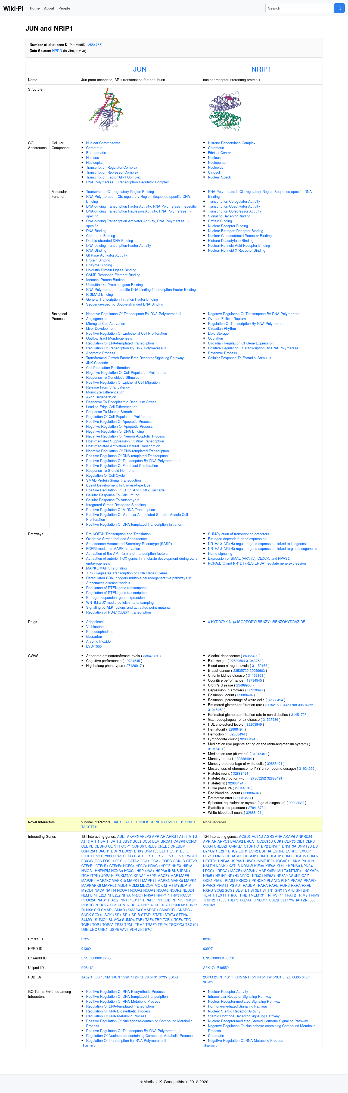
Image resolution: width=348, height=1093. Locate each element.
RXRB (307, 885)
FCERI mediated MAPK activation (113, 548)
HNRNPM (102, 870)
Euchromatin (96, 152)
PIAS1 (102, 900)
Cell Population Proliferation (108, 367)
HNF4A (223, 860)
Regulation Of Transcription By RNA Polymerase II (126, 347)
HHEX (176, 865)
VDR (133, 929)
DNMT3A (289, 846)
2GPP (218, 977)
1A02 (85, 977)
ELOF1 (86, 855)
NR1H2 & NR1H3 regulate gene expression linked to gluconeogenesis (262, 548)
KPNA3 (294, 865)
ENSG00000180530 (218, 957)
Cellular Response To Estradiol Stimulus (239, 357)
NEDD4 (188, 890)
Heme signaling (220, 553)
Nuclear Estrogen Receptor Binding (235, 230)
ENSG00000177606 (96, 957)
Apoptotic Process (100, 352)
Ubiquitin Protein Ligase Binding (111, 269)
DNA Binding (96, 230)
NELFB (87, 895)
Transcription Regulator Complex (111, 167)
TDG (187, 919)
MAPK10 (119, 880)
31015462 (215, 709)
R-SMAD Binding (99, 294)
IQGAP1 (283, 860)
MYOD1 (87, 890)
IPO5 (271, 860)
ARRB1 (172, 836)
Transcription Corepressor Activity (234, 211)
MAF (174, 875)
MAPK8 (177, 880)
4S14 (229, 977)
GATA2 (133, 860)
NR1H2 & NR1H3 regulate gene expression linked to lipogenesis (258, 543)
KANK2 (222, 865)
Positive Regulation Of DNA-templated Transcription (127, 455)
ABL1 (121, 836)
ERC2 (232, 851)
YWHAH (295, 900)
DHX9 (138, 851)
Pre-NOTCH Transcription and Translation (118, 533)
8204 (207, 938)
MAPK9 (190, 880)
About (49, 8)
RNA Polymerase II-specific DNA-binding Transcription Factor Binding (141, 289)
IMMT (261, 860)
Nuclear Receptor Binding (228, 225)
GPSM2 (249, 855)
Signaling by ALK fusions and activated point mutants (128, 607)
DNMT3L (151, 851)
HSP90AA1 (145, 870)
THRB (242, 895)
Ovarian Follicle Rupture (227, 318)
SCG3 (229, 890)
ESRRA (265, 851)
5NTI (247, 977)
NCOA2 (136, 890)
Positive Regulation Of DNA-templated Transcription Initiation (134, 524)
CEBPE (87, 846)
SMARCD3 (167, 909)
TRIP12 (209, 900)
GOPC (166, 860)
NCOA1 (123, 890)
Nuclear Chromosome (103, 142)
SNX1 (279, 890)
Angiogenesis (96, 318)
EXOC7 (305, 851)
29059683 (257, 670)
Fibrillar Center (219, 152)
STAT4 (169, 914)
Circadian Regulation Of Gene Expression (241, 343)
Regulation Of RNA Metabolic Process (116, 1015)
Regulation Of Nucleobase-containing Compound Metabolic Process (139, 1035)
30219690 (255, 689)
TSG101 (191, 924)
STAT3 (158, 914)
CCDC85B (265, 841)
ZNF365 (309, 900)
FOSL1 (108, 860)
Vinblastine (95, 626)
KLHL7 (281, 865)
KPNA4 (307, 865)
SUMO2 (101, 919)
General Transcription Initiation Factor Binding (122, 299)
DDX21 (127, 851)
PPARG (149, 900)
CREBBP (177, 846)
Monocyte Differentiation (105, 392)
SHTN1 (268, 890)
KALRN (209, 865)
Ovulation (215, 338)
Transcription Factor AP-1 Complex (113, 177)
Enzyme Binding (99, 264)
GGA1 (145, 860)
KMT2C (127, 875)
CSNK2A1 (89, 851)
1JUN (115, 977)
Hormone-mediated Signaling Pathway (238, 1006)
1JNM (105, 977)
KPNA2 (139, 875)
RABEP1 (250, 885)
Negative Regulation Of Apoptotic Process (119, 426)
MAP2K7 (104, 880)
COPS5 (138, 846)
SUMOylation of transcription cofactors (238, 533)
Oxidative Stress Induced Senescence (116, 538)
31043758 (253, 660)
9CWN (208, 981)
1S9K (125, 977)
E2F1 (223, 851)
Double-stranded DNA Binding (109, 240)
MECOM (147, 885)
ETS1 (148, 855)
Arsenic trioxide (98, 641)
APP (155, 836)
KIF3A (259, 865)
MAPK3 (163, 880)
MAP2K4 (88, 880)
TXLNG (245, 900)
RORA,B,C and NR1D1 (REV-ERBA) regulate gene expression (257, 563)
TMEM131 (256, 895)
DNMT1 (275, 846)
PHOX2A (88, 900)
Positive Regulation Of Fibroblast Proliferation (122, 465)
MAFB (184, 875)
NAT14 (110, 890)
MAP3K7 (250, 870)
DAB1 (117, 821)
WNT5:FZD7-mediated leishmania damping (120, 602)
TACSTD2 (89, 826)
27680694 (237, 660)
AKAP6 (289, 836)
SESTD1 (242, 890)
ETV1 (168, 855)
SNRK (86, 914)
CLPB (310, 841)
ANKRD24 (304, 836)
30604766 (305, 704)
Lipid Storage (218, 333)
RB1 (113, 904)
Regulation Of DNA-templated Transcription (120, 343)
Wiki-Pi (13, 8)
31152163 (259, 665)
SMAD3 (120, 909)
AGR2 (269, 836)
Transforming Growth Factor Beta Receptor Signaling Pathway (135, 357)
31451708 (289, 704)
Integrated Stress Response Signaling (116, 504)
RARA (263, 885)
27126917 (134, 665)
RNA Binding (96, 250)
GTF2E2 (87, 865)
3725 (85, 938)
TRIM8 (302, 895)
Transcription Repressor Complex (112, 172)
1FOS (95, 977)
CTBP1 (249, 846)
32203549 (254, 724)
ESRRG (292, 851)
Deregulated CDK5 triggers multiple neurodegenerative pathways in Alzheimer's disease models (138, 580)
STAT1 (146, 914)
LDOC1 (209, 870)
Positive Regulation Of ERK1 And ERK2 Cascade (125, 489)
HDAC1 (262, 855)
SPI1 (126, 914)
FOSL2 (120, 860)
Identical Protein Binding (105, 279)
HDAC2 (275, 855)
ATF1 (183, 836)
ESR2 (253, 851)
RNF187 (147, 904)
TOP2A (108, 924)
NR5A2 (282, 875)
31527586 (270, 719)
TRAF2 (151, 924)
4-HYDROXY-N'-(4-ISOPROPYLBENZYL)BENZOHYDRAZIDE (256, 621)
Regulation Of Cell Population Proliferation (119, 416)
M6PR (151, 875)
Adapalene (94, 621)
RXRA (296, 885)
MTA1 (168, 885)
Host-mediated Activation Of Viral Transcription (123, 445)
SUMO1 (87, 919)
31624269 (306, 768)
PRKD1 (190, 900)
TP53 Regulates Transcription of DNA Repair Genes (127, 572)
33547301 (151, 655)
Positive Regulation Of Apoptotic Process (119, 421)
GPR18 (139, 821)
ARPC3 (223, 841)
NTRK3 (173, 895)
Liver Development (101, 328)
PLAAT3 (273, 880)
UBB (85, 929)
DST (316, 846)
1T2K (135, 977)
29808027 (296, 802)
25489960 (243, 685)
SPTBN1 (303, 890)
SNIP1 (190, 821)
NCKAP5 (311, 870)
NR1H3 (233, 875)
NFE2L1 (100, 895)
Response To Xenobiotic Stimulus (112, 377)
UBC (93, 929)
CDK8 (278, 841)
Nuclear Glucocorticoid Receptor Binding (240, 235)
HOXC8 (129, 870)
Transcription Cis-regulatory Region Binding (120, 191)
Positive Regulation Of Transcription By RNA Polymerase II (133, 460)
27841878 (242, 787)
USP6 (114, 929)
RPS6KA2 (177, 904)
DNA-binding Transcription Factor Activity (118, 245)
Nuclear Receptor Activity (228, 991)
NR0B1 (208, 875)
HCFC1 (129, 865)
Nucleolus (215, 167)
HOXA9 (117, 870)
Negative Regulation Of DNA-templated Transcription (127, 450)
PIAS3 (230, 880)
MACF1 (163, 875)
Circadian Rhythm (222, 328)
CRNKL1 (236, 846)
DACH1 (104, 851)
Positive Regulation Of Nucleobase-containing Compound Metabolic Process (139, 1023)
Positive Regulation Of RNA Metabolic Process (123, 1001)
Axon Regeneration (101, 396)
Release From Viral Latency (108, 387)
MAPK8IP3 (267, 870)
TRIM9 (314, 895)
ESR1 (138, 855)
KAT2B (234, 865)
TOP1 (96, 924)
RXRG (208, 890)
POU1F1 (135, 900)
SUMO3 (114, 919)
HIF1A (187, 865)
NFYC (160, 821)
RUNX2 (87, 909)
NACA (99, 890)
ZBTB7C (145, 929)
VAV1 (124, 929)
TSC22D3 (176, 924)
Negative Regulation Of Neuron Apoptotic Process (125, 436)
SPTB (290, 890)
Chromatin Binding (100, 235)
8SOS (173, 977)
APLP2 (145, 836)
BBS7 (127, 841)
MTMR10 (296, 870)
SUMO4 (128, 919)
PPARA (297, 880)
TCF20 (168, 919)
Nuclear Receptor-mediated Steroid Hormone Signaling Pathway (258, 1020)
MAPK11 (134, 880)
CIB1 (300, 841)
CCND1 (192, 841)
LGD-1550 (94, 646)
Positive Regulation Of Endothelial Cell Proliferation (126, 333)
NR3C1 (137, 895)
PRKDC (87, 904)
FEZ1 (207, 855)
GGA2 (155, 860)
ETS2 (158, 855)
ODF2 (207, 880)
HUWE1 (249, 860)
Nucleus (92, 157)
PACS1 (186, 895)
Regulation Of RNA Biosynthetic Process (118, 1011)
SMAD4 (134, 909)
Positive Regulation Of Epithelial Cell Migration (123, 382)
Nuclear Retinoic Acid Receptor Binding (239, 245)
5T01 (154, 977)
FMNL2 (218, 855)
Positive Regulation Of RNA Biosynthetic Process (125, 991)
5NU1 (277, 977)
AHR (278, 836)
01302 (86, 948)
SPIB (136, 914)
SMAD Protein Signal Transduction (113, 480)
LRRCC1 (222, 870)
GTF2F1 (101, 865)
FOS (98, 860)
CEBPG (101, 846)
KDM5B (247, 865)
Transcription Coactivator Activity (234, 206)
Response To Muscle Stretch (109, 411)
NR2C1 (245, 875)
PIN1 (123, 900)
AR (162, 836)
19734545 (132, 660)
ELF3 (184, 851)
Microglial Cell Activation (105, 323)
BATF (104, 841)
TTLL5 (221, 900)
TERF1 (208, 895)
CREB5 (163, 846)
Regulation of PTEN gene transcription (116, 587)
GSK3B (179, 860)
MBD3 (123, 885)
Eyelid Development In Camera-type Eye (118, 485)
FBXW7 (87, 860)
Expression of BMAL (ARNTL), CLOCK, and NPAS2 (249, 558)
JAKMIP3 (298, 860)
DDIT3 (116, 851)
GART (127, 821)
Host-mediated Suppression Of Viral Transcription (125, 441)
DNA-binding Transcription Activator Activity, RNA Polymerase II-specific (137, 223)
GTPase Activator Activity (106, 255)
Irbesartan (94, 636)
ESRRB (278, 851)
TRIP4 (163, 924)
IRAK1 (185, 870)
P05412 (87, 967)
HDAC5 (300, 855)
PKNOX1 (243, 880)
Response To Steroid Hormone (110, 470)
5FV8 (144, 977)
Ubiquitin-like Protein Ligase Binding (114, 284)
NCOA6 (162, 890)
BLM (156, 841)
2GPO (208, 977)
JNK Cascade (97, 362)
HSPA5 (236, 860)
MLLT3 (282, 870)
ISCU (150, 821)
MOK (159, 885)
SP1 (118, 914)
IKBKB (173, 870)
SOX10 (97, 914)
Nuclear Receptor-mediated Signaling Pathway (244, 1001)
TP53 (119, 924)
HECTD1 (210, 860)
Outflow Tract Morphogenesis (109, 338)
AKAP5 (133, 836)
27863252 (258, 778)
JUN (140, 68)
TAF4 (149, 919)
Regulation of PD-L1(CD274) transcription (118, 612)
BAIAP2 (236, 841)
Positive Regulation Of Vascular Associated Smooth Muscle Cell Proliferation (137, 517)
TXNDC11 (260, 900)
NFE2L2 (114, 895)
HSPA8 (161, 870)
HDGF (165, 865)
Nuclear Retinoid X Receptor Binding (236, 250)
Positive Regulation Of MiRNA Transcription (120, 509)
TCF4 (178, 919)
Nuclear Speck (219, 177)
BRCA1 (166, 841)
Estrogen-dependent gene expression (115, 597)
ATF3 (85, 841)
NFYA (126, 895)
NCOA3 (149, 890)
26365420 (250, 655)
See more (88, 1045)
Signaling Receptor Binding (229, 215)
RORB (285, 885)
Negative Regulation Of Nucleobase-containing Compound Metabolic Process (261, 1028)
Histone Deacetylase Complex (232, 142)
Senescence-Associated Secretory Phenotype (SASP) (129, 543)
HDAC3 (141, 865)
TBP (158, 919)
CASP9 (179, 841)
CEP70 (290, 841)
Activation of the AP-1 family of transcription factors (127, 553)
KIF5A (270, 865)
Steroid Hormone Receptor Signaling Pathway (244, 1015)
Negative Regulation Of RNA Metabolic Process (245, 1040)
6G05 (296, 977)
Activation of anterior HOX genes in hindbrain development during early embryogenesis (141, 561)
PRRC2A (102, 904)
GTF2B (191, 860)
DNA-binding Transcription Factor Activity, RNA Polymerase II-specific (141, 206)
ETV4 (179, 855)
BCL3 (137, 841)
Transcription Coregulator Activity (234, 201)
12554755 (93, 44)
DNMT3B (304, 846)
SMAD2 (107, 909)
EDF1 (163, 851)
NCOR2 (175, 890)
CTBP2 (262, 846)
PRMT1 (222, 885)
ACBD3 (245, 836)
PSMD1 (235, 885)
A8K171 (209, 967)
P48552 (223, 967)
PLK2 (285, 880)
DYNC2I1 (210, 851)
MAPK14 (149, 880)
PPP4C (177, 900)
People (64, 8)
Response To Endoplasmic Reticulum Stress (121, 401)
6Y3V (163, 977)
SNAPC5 (185, 909)
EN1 (96, 855)
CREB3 (151, 846)
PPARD (310, 880)
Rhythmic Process (222, 352)
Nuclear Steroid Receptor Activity (234, 1011)
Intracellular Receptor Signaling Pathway (240, 996)
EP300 (106, 855)
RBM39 (123, 904)
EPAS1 (118, 855)
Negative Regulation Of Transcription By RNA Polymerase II (133, 313)
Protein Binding (98, 260)
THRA (232, 895)
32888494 (245, 694)
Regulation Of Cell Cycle (105, 475)
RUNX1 (192, 904)
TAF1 (140, 919)
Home (35, 8)
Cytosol (214, 172)
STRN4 (182, 914)
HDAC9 (154, 865)
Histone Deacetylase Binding (230, 240)
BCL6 (146, 841)
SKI (97, 909)
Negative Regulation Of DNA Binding (115, 431)
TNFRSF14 (275, 895)
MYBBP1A (182, 885)
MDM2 (134, 885)
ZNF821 (209, 904)
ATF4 (95, 841)
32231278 (243, 797)
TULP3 (232, 900)
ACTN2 (257, 836)
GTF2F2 (115, 865)
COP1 (126, 846)
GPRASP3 (233, 855)
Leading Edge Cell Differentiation (111, 406)
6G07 (306, 977)
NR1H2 (220, 875)
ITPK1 (95, 875)
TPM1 (129, 924)
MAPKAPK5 (91, 885)
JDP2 (105, 875)
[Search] (339, 8)
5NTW (267, 977)
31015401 (215, 748)
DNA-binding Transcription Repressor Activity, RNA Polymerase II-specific (138, 213)
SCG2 (219, 890)
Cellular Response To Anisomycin (112, 499)
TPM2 (139, 924)
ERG (129, 855)
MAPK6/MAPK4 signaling (106, 568)
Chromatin (94, 147)
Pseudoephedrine (99, 631)
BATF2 (115, 841)
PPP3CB (163, 900)
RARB (274, 885)
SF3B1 (255, 890)
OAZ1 (306, 875)
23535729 (240, 670)
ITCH (85, 875)
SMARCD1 (149, 909)
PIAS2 (113, 900)
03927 (208, 948)
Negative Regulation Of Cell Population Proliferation (126, 372)
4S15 (238, 977)
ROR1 (179, 821)
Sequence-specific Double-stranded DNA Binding (124, 304)
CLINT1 (114, 846)
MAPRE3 (109, 885)
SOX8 (109, 914)
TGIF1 (86, 924)
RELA (135, 904)
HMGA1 (87, 870)
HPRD (57, 50)
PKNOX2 (258, 880)
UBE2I (103, 929)
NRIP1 (261, 68)
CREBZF (221, 846)
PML (169, 821)
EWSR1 (191, 855)
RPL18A (161, 904)
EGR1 (174, 851)
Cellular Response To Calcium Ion (112, 494)
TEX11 (220, 895)
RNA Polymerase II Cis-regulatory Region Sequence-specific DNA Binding (138, 199)
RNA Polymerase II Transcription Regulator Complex (127, 181)
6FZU (286, 977)
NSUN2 (294, 875)
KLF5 (115, 875)
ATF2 (193, 836)
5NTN (256, 977)
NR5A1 (149, 895)
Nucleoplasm (96, 162)
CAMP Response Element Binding (113, 274)
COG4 (208, 846)
